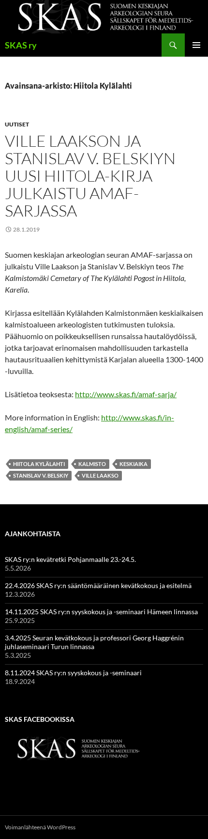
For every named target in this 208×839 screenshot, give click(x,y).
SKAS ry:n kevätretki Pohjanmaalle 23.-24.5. (70, 559)
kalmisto (92, 464)
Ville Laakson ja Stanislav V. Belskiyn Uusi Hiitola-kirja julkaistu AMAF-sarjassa (90, 175)
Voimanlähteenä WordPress (40, 827)
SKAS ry (21, 45)
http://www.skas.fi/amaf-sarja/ (126, 394)
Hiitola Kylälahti (39, 464)
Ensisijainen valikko (196, 45)
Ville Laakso (100, 475)
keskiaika (133, 464)
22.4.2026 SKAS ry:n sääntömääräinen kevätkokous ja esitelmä (98, 585)
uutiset (17, 124)
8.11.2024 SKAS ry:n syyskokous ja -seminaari (73, 672)
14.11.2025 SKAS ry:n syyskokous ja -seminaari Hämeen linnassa (101, 611)
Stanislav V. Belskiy (40, 475)
